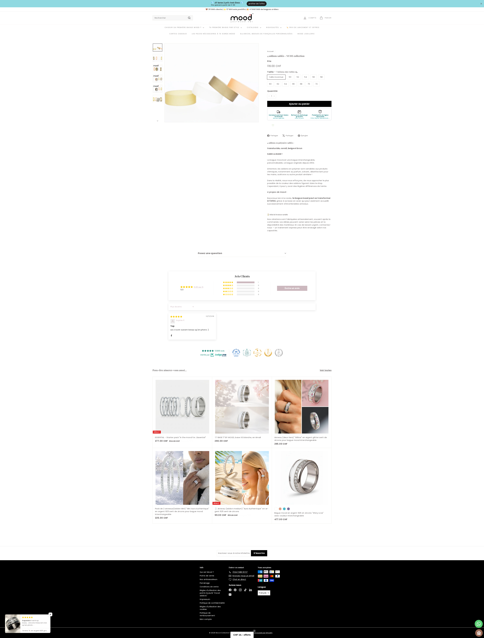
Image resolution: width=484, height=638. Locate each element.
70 (309, 84)
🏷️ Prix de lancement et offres (303, 27)
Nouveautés (272, 27)
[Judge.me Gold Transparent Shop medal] (257, 353)
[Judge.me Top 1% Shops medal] (268, 353)
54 (305, 77)
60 (270, 84)
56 (313, 77)
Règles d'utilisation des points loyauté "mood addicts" (210, 593)
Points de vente (207, 575)
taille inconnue (276, 77)
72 (316, 84)
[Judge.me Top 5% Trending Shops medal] (279, 353)
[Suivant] (158, 120)
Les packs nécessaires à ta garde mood (213, 34)
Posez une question (210, 253)
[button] (228, 282)
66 (293, 84)
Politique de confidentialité (212, 603)
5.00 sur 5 (198, 287)
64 (285, 84)
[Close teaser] (254, 631)
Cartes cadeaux (178, 34)
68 (301, 84)
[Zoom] (212, 82)
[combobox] (173, 18)
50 (290, 77)
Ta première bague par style (224, 27)
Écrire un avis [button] (292, 288)
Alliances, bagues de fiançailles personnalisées (266, 34)
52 (298, 77)
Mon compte (206, 619)
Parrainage (205, 583)
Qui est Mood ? (207, 572)
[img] (176, 316)
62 (278, 84)
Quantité (272, 91)
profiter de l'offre (257, 3)
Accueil (270, 51)
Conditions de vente (209, 586)
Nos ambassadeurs (208, 579)
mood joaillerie (306, 34)
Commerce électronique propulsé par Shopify (252, 633)
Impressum (205, 599)
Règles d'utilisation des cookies (210, 608)
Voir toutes (325, 370)
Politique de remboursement (207, 614)
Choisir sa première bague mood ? (183, 27)
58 (321, 77)
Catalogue (253, 27)
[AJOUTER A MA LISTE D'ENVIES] (273, 125)
